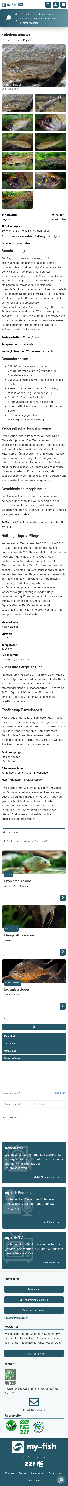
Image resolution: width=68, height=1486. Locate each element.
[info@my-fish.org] (34, 1402)
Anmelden (60, 1092)
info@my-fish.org (34, 1409)
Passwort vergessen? (16, 1317)
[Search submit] (34, 1027)
